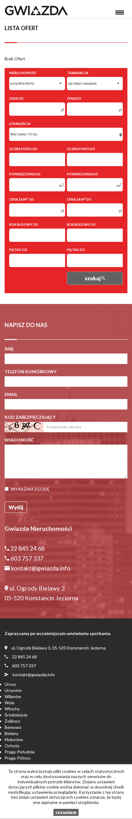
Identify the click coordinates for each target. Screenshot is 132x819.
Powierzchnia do (82, 174)
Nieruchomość (22, 73)
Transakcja (77, 73)
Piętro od (18, 250)
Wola (9, 702)
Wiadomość (19, 439)
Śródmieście (16, 714)
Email (11, 394)
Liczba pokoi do (81, 149)
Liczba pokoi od (23, 149)
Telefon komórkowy (30, 371)
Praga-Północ (18, 758)
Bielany (11, 733)
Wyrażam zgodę (30, 489)
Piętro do (76, 250)
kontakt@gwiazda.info (34, 674)
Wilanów (13, 696)
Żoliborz (12, 721)
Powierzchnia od (25, 174)
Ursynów (13, 690)
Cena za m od (21, 199)
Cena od (16, 98)
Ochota (12, 745)
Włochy (12, 708)
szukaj (93, 278)
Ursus (10, 684)
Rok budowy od (23, 224)
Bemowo (13, 727)
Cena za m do (79, 199)
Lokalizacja (19, 124)
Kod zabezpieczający (30, 417)
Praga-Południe (20, 751)
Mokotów (14, 739)
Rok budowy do (81, 224)
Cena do (74, 98)
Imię (9, 348)
